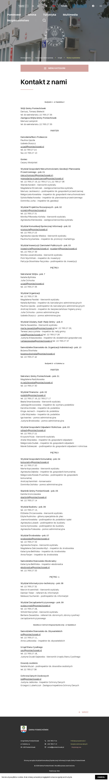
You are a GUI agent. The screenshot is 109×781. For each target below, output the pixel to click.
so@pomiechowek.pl (31, 634)
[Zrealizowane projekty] (23, 6)
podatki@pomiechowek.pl (33, 395)
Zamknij (101, 777)
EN (101, 6)
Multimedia (70, 14)
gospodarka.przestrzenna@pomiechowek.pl (42, 178)
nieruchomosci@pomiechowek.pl (37, 175)
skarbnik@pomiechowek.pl (34, 497)
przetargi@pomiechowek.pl (63, 248)
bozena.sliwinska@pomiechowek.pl (38, 353)
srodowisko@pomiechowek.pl (35, 538)
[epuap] (64, 6)
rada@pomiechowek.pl (32, 334)
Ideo (58, 771)
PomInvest (14, 14)
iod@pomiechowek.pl (31, 679)
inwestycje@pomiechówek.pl (35, 248)
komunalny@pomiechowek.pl (35, 462)
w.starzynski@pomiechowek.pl (35, 605)
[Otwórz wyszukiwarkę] (44, 20)
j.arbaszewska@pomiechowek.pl (36, 341)
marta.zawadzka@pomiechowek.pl (37, 328)
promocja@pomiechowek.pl (34, 229)
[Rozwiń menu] (93, 6)
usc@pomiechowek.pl (31, 650)
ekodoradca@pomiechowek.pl (35, 567)
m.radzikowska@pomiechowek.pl (37, 382)
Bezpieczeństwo (18, 20)
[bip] (54, 6)
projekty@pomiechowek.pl (33, 210)
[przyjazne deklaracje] (80, 6)
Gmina (32, 14)
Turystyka (49, 14)
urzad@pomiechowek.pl (32, 146)
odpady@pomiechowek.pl (33, 430)
